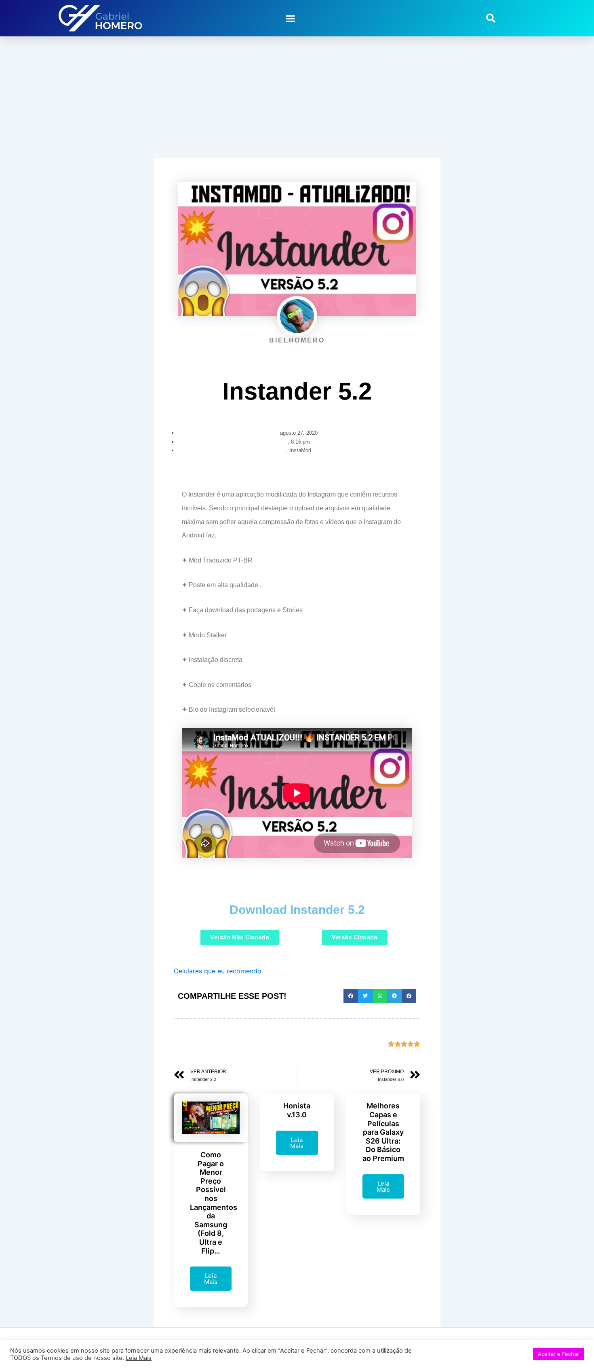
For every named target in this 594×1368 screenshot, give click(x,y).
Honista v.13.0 (296, 1110)
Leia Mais (210, 1279)
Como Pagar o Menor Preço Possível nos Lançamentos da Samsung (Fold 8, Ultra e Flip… (213, 1202)
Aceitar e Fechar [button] (558, 1354)
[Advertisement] (297, 97)
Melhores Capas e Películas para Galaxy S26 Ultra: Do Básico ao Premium (383, 1132)
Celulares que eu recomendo (217, 971)
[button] (290, 18)
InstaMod (300, 450)
